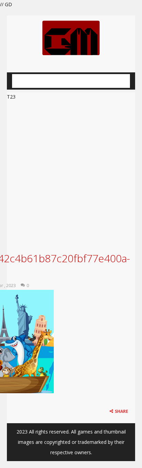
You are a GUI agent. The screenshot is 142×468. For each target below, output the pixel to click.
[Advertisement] (71, 175)
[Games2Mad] (71, 37)
